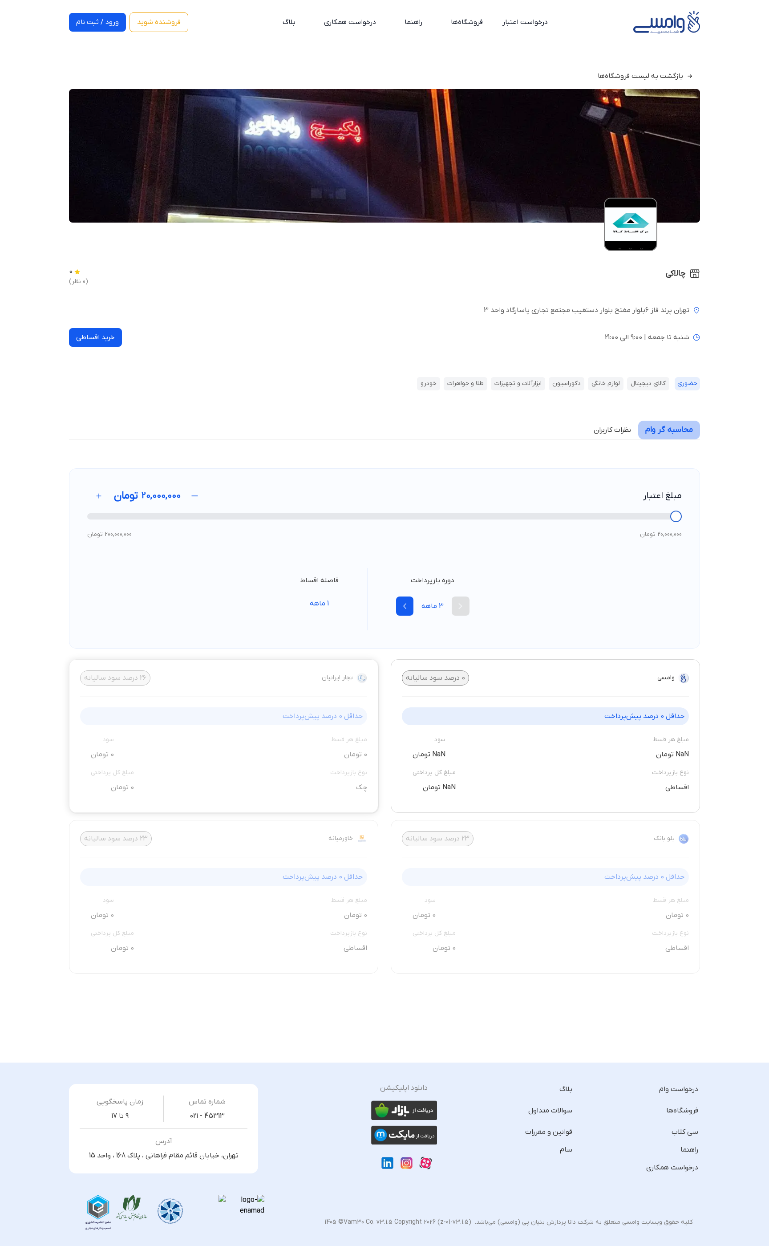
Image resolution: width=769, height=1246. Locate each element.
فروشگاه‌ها (467, 22)
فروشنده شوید (159, 22)
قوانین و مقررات (548, 1132)
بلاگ (289, 22)
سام (566, 1149)
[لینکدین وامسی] (387, 1163)
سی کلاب (685, 1132)
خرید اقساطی (95, 337)
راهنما (413, 22)
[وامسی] (666, 22)
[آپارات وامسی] (425, 1163)
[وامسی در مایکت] (404, 1135)
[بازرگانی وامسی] (170, 1211)
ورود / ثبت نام (97, 22)
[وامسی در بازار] (404, 1110)
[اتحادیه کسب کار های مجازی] (98, 1212)
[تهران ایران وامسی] (131, 1208)
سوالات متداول (550, 1110)
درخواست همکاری (350, 22)
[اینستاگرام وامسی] (406, 1163)
